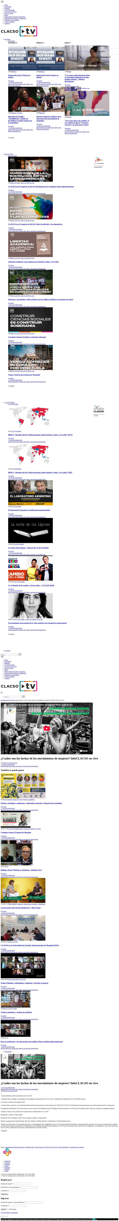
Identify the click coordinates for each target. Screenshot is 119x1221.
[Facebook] (63, 140)
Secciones (7, 39)
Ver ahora (11, 81)
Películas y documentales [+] (102, 57)
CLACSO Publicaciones (15, 829)
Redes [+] (68, 42)
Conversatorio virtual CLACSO (13, 799)
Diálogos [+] (40, 42)
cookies (9, 1219)
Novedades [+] (12, 42)
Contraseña (4, 1190)
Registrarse (4, 1194)
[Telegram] (63, 148)
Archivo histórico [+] (99, 62)
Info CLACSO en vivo (27, 183)
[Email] (63, 151)
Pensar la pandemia (29, 799)
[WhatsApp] (63, 145)
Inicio (2, 700)
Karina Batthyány (63, 1147)
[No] (96, 1219)
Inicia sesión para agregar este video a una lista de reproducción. (20, 85)
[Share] (3, 1216)
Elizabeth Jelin (29, 1147)
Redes (69, 71)
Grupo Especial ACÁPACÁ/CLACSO (46, 1147)
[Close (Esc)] (1, 1216)
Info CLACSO (12, 156)
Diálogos (13, 71)
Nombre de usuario (7, 1184)
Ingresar (3, 1209)
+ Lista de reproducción (15, 82)
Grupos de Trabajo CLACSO (34, 619)
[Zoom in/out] (7, 1216)
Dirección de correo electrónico (10, 1187)
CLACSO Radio (13, 404)
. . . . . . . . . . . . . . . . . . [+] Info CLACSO (98, 166)
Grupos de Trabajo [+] (100, 46)
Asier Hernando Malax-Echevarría (14, 1147)
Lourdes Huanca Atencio (76, 1147)
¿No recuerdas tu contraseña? (9, 1212)
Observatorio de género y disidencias (34, 904)
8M (10, 904)
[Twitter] (63, 142)
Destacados (11, 41)
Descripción (8, 1051)
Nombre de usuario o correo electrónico (13, 1202)
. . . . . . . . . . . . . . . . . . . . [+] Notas (99, 414)
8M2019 (14, 904)
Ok (94, 1219)
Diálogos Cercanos (16, 113)
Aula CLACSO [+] (99, 51)
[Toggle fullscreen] (5, 1216)
